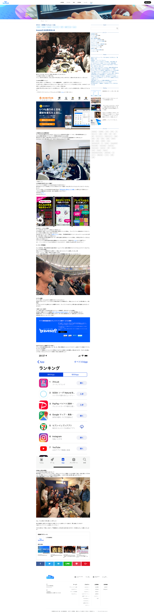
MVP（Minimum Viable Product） (61, 312)
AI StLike (106, 143)
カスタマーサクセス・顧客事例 (84, 553)
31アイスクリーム (99, 136)
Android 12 (105, 150)
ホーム (42, 21)
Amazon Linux (110, 145)
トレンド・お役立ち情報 (96, 49)
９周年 (93, 157)
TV (113, 152)
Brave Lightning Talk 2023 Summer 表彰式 (56, 556)
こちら (62, 92)
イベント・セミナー (95, 47)
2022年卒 (113, 138)
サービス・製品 (94, 35)
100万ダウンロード (108, 136)
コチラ (42, 192)
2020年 (93, 138)
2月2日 (107, 131)
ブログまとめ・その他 (50, 25)
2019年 (116, 136)
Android (93, 150)
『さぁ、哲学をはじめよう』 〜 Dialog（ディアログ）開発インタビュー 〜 (82, 556)
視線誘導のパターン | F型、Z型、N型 (110, 91)
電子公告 (87, 611)
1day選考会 (101, 131)
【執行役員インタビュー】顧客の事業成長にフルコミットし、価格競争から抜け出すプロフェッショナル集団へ (104, 81)
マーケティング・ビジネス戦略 (97, 41)
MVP (62, 27)
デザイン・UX (94, 42)
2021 (98, 138)
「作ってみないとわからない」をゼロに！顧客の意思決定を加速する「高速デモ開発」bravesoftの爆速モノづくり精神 (104, 68)
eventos (43, 27)
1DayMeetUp (94, 131)
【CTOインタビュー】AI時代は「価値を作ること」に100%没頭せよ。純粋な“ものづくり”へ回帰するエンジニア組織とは (104, 71)
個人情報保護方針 (64, 611)
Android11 (99, 150)
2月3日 (112, 131)
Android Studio (107, 152)
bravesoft (49, 27)
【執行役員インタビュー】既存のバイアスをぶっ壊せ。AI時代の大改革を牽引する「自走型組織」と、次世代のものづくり (105, 73)
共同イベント (55, 234)
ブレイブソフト (56, 27)
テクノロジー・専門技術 (96, 39)
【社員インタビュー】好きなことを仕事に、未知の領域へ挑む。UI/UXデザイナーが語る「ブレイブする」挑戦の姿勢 (104, 62)
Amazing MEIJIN (114, 143)
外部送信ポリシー (92, 611)
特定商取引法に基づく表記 (56, 611)
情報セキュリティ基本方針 (80, 611)
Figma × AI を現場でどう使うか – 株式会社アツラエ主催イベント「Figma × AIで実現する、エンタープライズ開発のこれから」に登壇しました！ (105, 77)
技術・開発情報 (94, 38)
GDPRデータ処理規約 (71, 611)
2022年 (108, 138)
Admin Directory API (95, 143)
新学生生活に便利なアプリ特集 (67, 189)
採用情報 (44, 25)
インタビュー (94, 51)
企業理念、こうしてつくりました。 (98, 60)
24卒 (93, 136)
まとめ (74, 27)
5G (116, 131)
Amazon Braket (103, 145)
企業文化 (93, 48)
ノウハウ (93, 37)
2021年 (102, 138)
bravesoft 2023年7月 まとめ (42, 555)
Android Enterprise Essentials (97, 152)
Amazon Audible (95, 145)
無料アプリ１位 (68, 27)
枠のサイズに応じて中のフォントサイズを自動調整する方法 (110, 99)
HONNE (38, 27)
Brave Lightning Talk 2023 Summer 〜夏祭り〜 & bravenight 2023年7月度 (69, 556)
